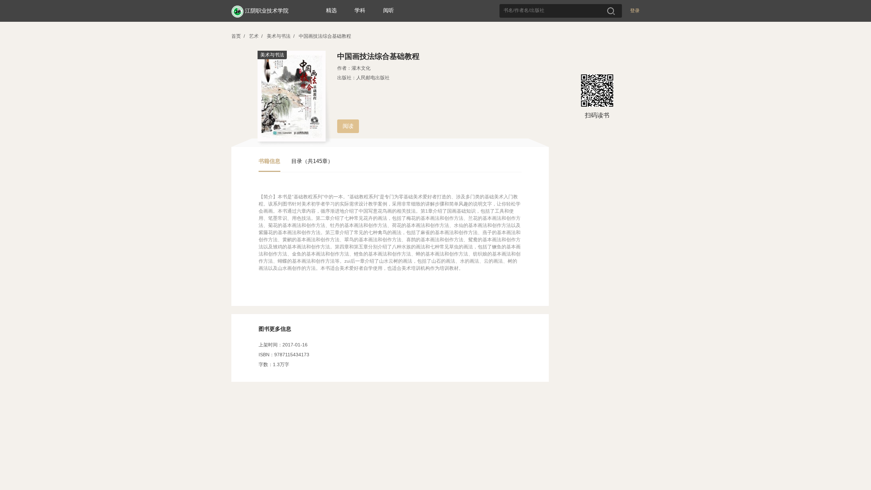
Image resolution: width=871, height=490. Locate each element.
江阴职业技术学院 (267, 11)
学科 (360, 10)
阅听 (388, 10)
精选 (331, 10)
